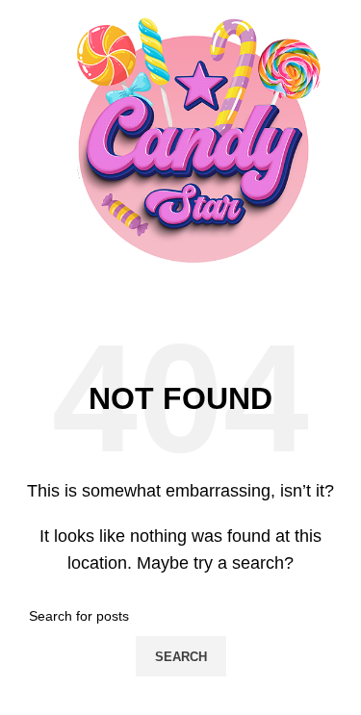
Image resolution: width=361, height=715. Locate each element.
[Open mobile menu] (22, 149)
